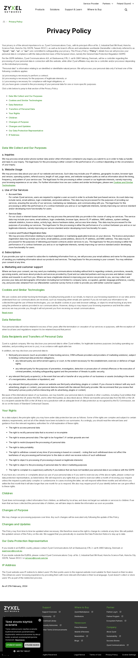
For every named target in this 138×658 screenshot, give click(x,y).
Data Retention (16, 104)
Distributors (79, 616)
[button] (22, 651)
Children (13, 117)
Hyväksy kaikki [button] (14, 645)
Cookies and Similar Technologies (25, 100)
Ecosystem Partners (115, 621)
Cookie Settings (129, 655)
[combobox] (39, 620)
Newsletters (79, 636)
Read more (7, 312)
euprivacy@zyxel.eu (12, 551)
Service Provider (91, 3)
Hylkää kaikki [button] (32, 645)
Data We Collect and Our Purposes (25, 96)
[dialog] (23, 636)
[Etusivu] (4, 22)
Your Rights (14, 113)
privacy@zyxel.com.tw (36, 558)
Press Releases (81, 627)
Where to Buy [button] (94, 9)
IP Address (14, 135)
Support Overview (49, 612)
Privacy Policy (112, 655)
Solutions (54, 9)
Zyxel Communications (116, 645)
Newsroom (80, 622)
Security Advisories (50, 625)
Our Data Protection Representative (26, 130)
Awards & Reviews (82, 632)
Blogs (77, 641)
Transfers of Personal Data (22, 109)
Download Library (49, 621)
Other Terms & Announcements (54, 630)
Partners (106, 3)
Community (46, 616)
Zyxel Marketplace (82, 612)
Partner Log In (112, 612)
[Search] (126, 9)
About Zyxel (111, 632)
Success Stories (113, 641)
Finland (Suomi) (124, 3)
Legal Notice (79, 655)
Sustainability (112, 636)
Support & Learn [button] (73, 9)
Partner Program (113, 616)
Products (39, 9)
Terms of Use (95, 655)
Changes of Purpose (19, 122)
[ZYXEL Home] (13, 9)
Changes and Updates (20, 126)
